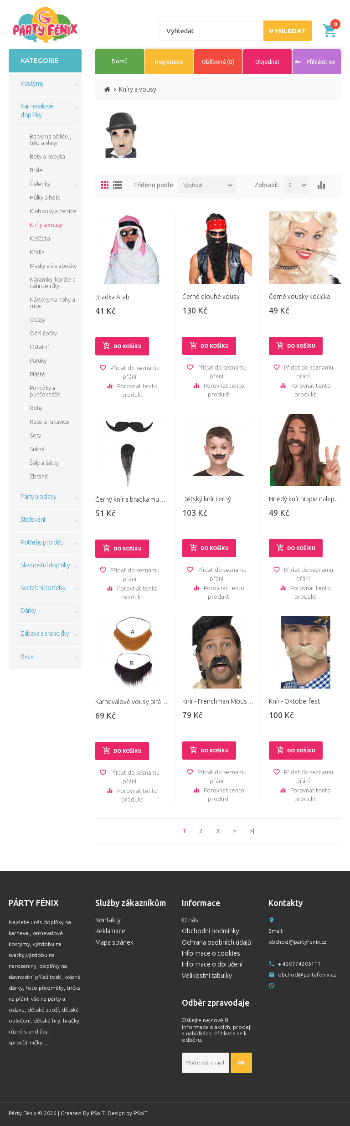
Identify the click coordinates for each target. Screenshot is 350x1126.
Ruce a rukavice (49, 421)
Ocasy (37, 319)
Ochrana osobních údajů (216, 942)
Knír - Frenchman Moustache (222, 701)
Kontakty (108, 920)
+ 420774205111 (299, 964)
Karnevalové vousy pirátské (134, 701)
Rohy (36, 408)
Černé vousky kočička (299, 296)
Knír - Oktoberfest (294, 701)
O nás (190, 920)
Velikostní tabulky (207, 975)
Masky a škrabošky (53, 265)
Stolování (33, 519)
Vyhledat (287, 31)
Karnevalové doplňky (37, 110)
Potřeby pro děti (42, 542)
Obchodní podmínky (210, 931)
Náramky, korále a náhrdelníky (53, 282)
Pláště (37, 374)
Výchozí (192, 185)
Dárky (28, 610)
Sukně (37, 449)
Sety (35, 435)
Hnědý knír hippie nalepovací (309, 499)
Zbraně (39, 476)
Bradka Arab (112, 297)
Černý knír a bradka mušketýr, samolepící (152, 499)
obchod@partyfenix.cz (307, 974)
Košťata (40, 238)
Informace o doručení (212, 964)
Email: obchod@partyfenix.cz (297, 936)
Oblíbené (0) (218, 61)
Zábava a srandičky (45, 633)
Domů (120, 61)
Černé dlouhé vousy (211, 296)
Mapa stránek (114, 942)
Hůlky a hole (45, 197)
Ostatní (39, 347)
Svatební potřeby (43, 587)
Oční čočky (43, 333)
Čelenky (40, 183)
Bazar (28, 656)
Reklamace (110, 931)
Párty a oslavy (38, 496)
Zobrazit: (267, 185)
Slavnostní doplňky (45, 565)
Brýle (36, 170)
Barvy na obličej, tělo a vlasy (50, 139)
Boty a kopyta (47, 156)
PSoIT (98, 1113)
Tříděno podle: (154, 185)
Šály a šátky (44, 462)
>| (252, 831)
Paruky (38, 360)
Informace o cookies (211, 953)
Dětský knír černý (206, 499)
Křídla (37, 252)
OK (241, 1062)
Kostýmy (32, 83)
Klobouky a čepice (53, 211)
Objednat (267, 61)
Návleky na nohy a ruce (52, 302)
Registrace (169, 61)
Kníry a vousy (46, 224)
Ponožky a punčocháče (45, 391)
